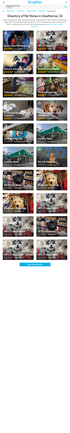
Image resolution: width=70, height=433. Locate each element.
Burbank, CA (51, 234)
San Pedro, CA (19, 72)
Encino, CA (51, 49)
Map (65, 7)
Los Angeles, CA (19, 49)
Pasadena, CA (52, 118)
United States (31, 11)
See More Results (35, 264)
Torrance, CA (52, 188)
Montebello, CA (53, 258)
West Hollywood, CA (21, 142)
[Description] (5, 33)
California (41, 11)
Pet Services (10, 11)
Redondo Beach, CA (54, 72)
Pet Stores (20, 11)
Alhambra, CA (19, 211)
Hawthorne (51, 11)
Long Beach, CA (53, 95)
